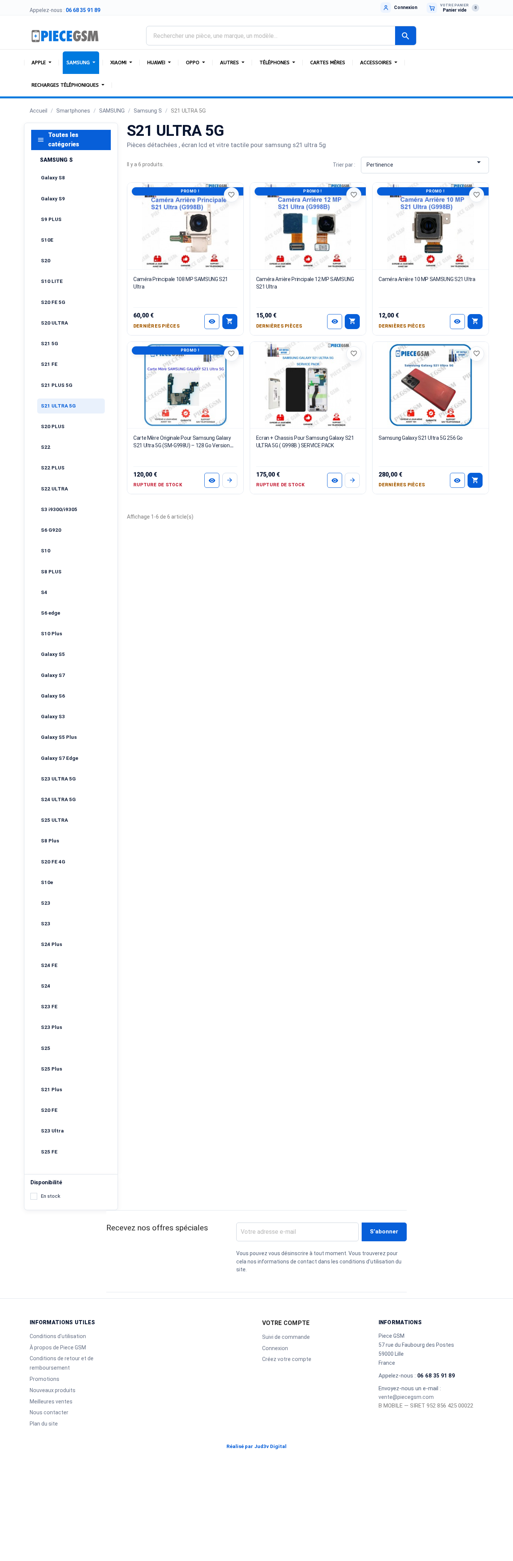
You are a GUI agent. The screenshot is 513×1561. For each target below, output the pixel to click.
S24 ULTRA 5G (58, 799)
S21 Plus (51, 1089)
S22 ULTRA (54, 489)
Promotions (44, 1379)
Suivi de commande (286, 1337)
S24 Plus (51, 944)
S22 (45, 447)
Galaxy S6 (53, 696)
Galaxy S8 (53, 177)
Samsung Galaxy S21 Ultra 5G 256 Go (421, 438)
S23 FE (49, 1006)
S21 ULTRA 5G (58, 406)
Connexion (275, 1348)
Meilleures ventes (51, 1402)
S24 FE (49, 965)
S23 (45, 903)
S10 (45, 550)
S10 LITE (52, 281)
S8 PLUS (51, 571)
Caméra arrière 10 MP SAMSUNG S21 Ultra (427, 279)
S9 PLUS (51, 219)
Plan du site (44, 1424)
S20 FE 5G (53, 302)
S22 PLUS (53, 468)
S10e (47, 882)
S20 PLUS (53, 426)
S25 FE (49, 1152)
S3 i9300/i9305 (59, 509)
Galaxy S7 (53, 675)
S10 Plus (51, 633)
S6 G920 (51, 530)
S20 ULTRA (54, 323)
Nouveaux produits (52, 1390)
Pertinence (425, 163)
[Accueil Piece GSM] (65, 36)
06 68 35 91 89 (83, 10)
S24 (45, 986)
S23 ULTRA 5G (58, 779)
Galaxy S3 (53, 716)
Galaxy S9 (53, 199)
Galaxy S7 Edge (59, 758)
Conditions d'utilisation (58, 1336)
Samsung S (56, 159)
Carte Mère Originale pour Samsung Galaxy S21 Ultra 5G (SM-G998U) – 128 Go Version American (182, 445)
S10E (47, 240)
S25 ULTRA (54, 820)
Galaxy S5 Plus (59, 737)
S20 (45, 260)
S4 (44, 592)
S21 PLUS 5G (56, 385)
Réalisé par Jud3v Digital (256, 1446)
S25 (45, 1048)
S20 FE (49, 1110)
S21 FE (49, 364)
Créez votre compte (286, 1359)
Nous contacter (49, 1412)
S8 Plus (50, 841)
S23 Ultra (52, 1131)
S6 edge (50, 613)
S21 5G (49, 343)
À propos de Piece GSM (58, 1347)
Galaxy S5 (53, 654)
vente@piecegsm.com (406, 1397)
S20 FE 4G (53, 862)
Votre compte (285, 1322)
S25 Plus (51, 1069)
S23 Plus (51, 1027)
